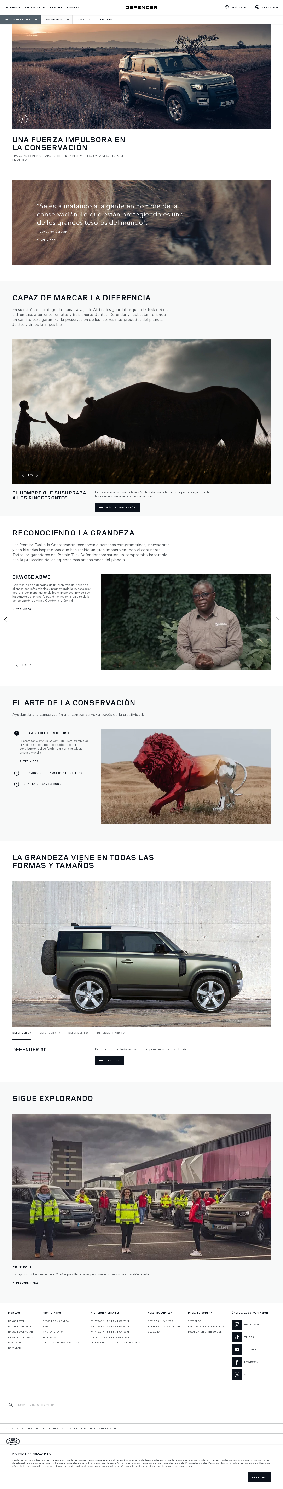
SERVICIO (48, 1326)
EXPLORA (113, 1060)
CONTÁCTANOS (14, 1428)
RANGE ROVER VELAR (20, 1331)
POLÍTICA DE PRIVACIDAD (104, 1428)
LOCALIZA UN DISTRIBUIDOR (205, 1331)
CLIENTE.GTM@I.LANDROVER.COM (110, 1337)
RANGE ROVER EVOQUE (21, 1337)
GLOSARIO (154, 1331)
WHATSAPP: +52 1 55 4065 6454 (110, 1326)
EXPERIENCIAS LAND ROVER (164, 1326)
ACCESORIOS (50, 1337)
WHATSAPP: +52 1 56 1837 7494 (110, 1321)
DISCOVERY (15, 1342)
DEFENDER (14, 1347)
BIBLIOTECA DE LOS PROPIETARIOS (63, 1342)
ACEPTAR (259, 1477)
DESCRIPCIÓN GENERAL (56, 1321)
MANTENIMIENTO (53, 1331)
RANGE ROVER (16, 1321)
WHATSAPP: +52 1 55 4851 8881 (110, 1331)
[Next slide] (37, 475)
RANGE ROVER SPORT (20, 1326)
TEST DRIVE (194, 1321)
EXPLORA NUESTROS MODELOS (206, 1326)
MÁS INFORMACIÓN (121, 507)
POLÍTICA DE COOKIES (74, 1428)
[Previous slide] (23, 475)
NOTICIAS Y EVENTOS (160, 1321)
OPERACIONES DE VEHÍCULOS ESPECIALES (115, 1342)
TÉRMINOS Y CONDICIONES (42, 1428)
